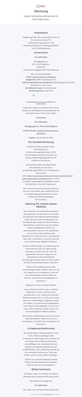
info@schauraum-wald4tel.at (44, 77)
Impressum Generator (48, 394)
